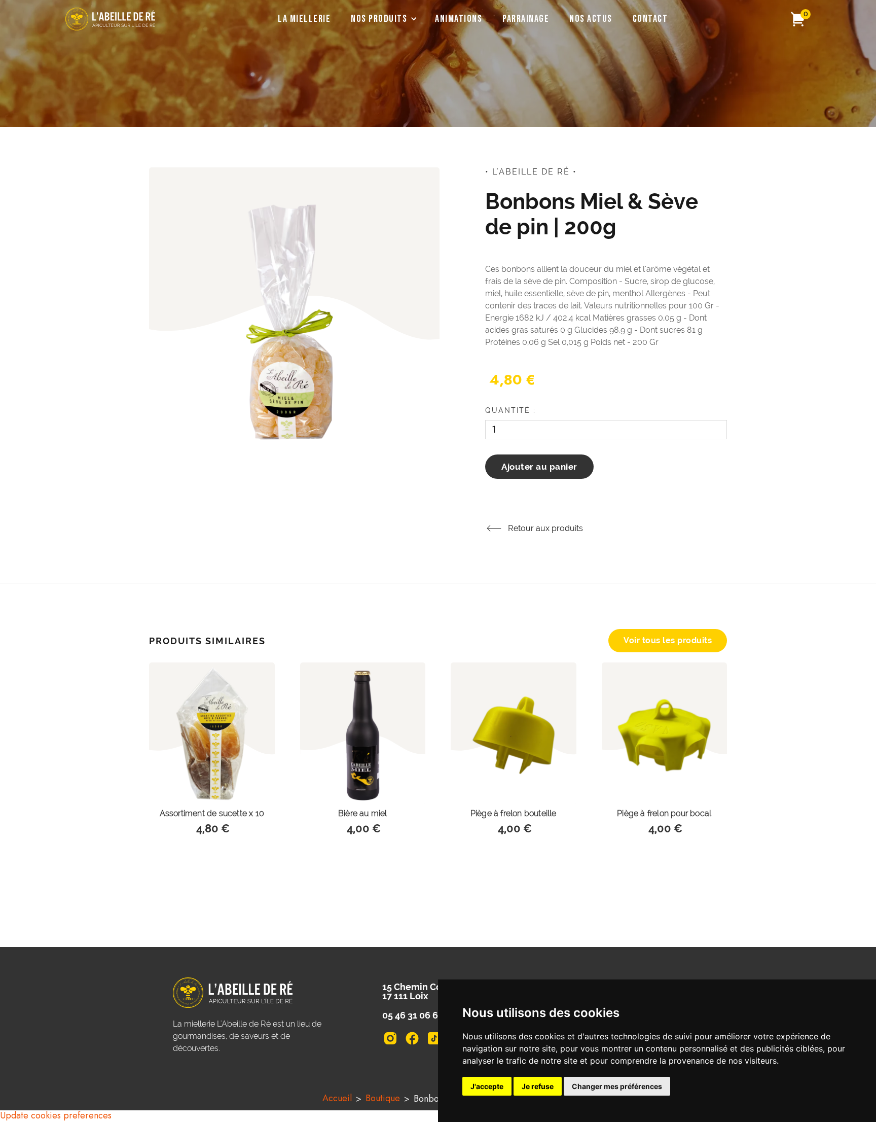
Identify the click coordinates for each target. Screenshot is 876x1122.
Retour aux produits (545, 528)
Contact (650, 19)
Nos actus (590, 19)
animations (458, 19)
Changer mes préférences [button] (617, 1086)
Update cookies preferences (56, 1115)
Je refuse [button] (538, 1086)
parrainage (525, 19)
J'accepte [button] (486, 1086)
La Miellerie (304, 19)
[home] (110, 19)
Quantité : (510, 410)
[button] (383, 19)
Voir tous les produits (668, 640)
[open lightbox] (294, 312)
